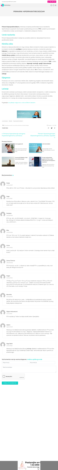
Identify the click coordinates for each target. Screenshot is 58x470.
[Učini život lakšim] (35, 148)
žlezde (10, 121)
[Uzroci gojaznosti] (8, 148)
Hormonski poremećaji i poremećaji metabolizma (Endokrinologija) (16, 125)
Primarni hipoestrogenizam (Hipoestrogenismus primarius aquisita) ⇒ (42, 135)
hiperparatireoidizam (18, 121)
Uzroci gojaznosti (19, 144)
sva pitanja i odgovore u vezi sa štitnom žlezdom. (21, 102)
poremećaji (5, 121)
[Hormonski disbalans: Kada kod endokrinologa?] (8, 161)
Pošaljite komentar (9, 383)
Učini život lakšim (46, 144)
